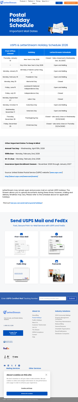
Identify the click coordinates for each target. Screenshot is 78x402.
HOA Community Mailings (62, 315)
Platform (30, 1)
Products (22, 1)
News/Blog (35, 315)
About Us (45, 1)
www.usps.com (56, 173)
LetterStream (10, 399)
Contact (34, 334)
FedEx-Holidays (37, 320)
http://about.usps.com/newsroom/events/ (21, 176)
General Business (60, 326)
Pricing (38, 1)
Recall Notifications (61, 331)
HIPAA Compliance (37, 332)
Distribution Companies (62, 333)
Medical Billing (59, 324)
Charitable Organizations (62, 328)
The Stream (35, 329)
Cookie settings (26, 388)
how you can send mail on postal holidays (26, 203)
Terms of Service (27, 399)
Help (33, 3)
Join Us (34, 327)
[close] (46, 374)
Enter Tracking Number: (19, 298)
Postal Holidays (36, 317)
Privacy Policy (35, 399)
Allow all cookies (27, 393)
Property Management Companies (62, 318)
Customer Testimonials (39, 325)
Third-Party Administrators (63, 321)
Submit (72, 298)
